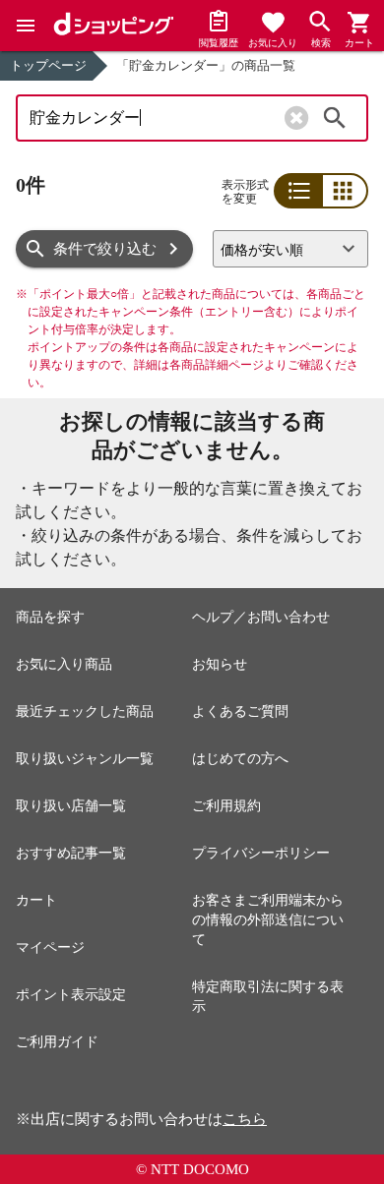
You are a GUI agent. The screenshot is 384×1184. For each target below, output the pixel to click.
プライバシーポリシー (261, 853)
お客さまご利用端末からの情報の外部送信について (268, 920)
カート (36, 900)
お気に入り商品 (64, 664)
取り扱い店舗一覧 (71, 806)
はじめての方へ (240, 758)
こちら (245, 1119)
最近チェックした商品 (85, 711)
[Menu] (25, 25)
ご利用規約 (226, 806)
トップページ (48, 65)
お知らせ (219, 664)
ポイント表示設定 (71, 994)
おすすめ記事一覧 (71, 853)
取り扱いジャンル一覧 (85, 758)
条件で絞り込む (105, 249)
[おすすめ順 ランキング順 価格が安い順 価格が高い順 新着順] (290, 248)
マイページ (50, 947)
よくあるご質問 (240, 711)
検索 (334, 118)
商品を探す (50, 617)
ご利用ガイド (57, 1042)
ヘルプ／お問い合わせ (261, 617)
